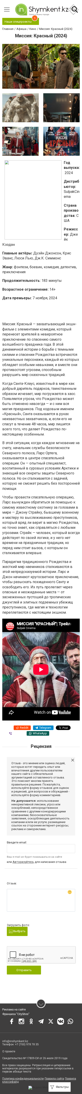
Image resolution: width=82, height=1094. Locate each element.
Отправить (24, 970)
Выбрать (19, 931)
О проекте (8, 1051)
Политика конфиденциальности (23, 1078)
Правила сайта (54, 1078)
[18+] (41, 9)
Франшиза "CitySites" (15, 1014)
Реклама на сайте (14, 1009)
